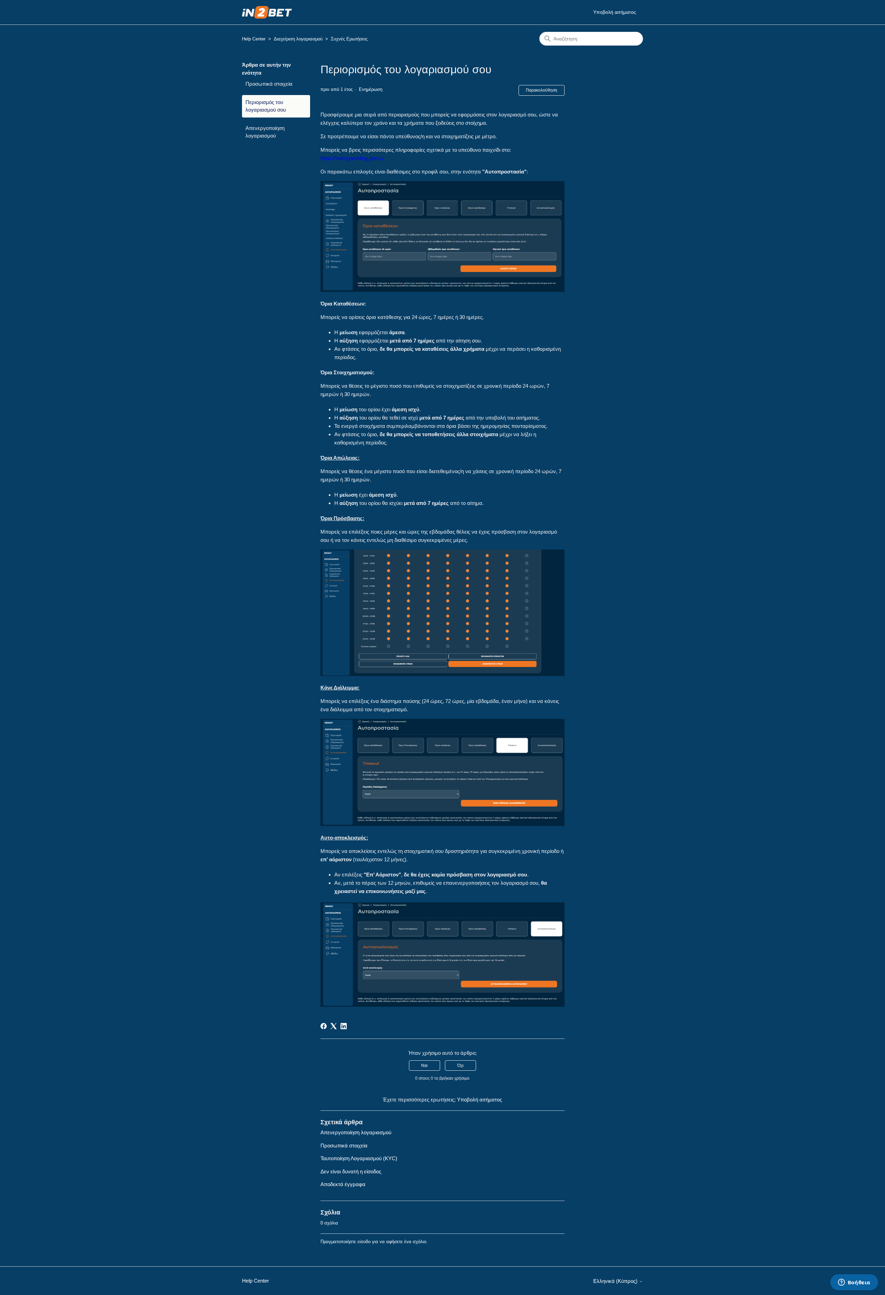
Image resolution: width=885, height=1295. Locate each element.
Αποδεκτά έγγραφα (342, 1184)
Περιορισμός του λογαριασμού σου (265, 106)
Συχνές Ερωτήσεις (349, 38)
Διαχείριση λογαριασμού (298, 38)
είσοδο (364, 1241)
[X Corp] (333, 1026)
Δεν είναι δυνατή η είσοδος (350, 1171)
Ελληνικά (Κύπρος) (616, 1281)
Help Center (254, 38)
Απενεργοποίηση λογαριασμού (265, 132)
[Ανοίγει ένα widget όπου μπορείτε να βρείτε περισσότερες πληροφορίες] (854, 1283)
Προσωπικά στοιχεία (268, 84)
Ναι (424, 1065)
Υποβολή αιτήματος (614, 12)
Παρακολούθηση (541, 90)
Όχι (460, 1065)
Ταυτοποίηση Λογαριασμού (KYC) (358, 1158)
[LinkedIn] (344, 1026)
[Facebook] (323, 1026)
